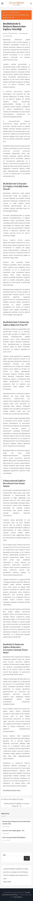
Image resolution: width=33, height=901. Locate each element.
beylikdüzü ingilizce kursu (11, 790)
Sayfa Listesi (7, 882)
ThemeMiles (17, 897)
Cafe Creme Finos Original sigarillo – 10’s (13, 830)
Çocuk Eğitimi (16, 3)
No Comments (8, 36)
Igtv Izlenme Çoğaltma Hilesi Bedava (15, 872)
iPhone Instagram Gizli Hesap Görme (15, 875)
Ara (4, 855)
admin (6, 33)
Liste (4, 878)
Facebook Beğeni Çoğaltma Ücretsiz (15, 869)
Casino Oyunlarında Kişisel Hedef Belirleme (13, 837)
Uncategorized (24, 33)
